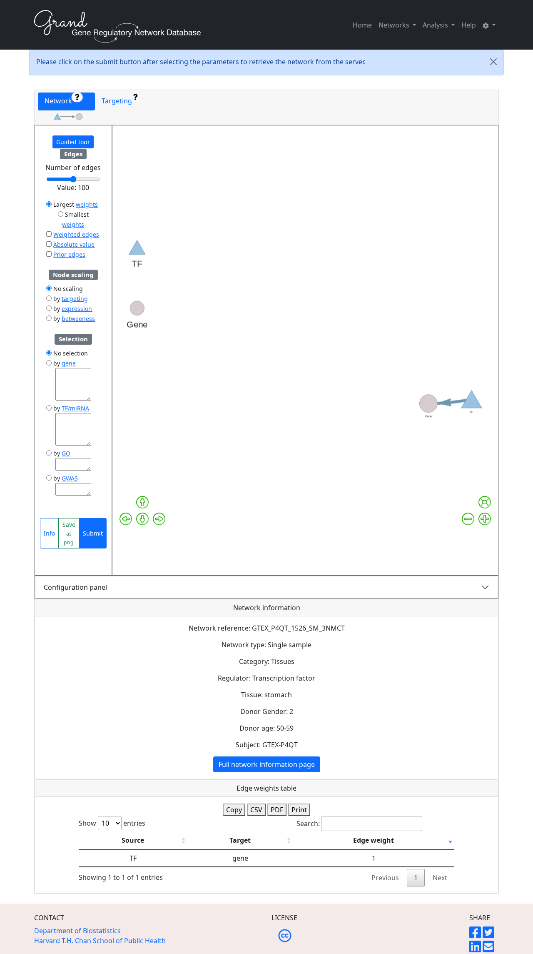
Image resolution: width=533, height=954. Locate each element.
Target (240, 840)
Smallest (76, 214)
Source (133, 840)
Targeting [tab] (118, 100)
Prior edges (69, 254)
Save (68, 533)
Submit (93, 533)
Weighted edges (76, 234)
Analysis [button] (436, 25)
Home (362, 25)
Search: (308, 823)
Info (49, 533)
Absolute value (74, 244)
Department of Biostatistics (77, 930)
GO (66, 453)
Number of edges (73, 167)
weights (87, 204)
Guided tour (73, 142)
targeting (75, 299)
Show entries (112, 823)
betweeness (78, 319)
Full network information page (267, 764)
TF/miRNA (75, 408)
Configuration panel (75, 587)
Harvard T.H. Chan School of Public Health (100, 940)
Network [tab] (61, 100)
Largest (63, 204)
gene (69, 363)
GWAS (70, 478)
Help (468, 25)
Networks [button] (395, 25)
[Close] (493, 61)
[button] (489, 25)
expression (77, 309)
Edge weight (373, 840)
